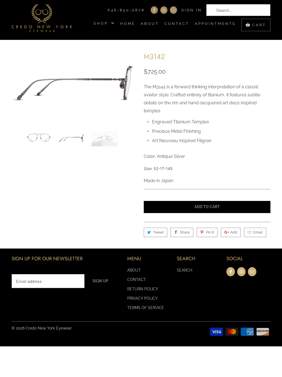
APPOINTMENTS (215, 24)
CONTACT (176, 24)
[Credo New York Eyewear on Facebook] (154, 10)
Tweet (158, 232)
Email (258, 232)
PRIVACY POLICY (142, 298)
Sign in (191, 10)
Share (185, 232)
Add (233, 232)
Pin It (210, 232)
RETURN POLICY (142, 289)
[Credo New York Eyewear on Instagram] (163, 10)
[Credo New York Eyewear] (42, 20)
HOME (127, 24)
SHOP (102, 23)
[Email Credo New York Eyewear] (173, 10)
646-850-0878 (126, 10)
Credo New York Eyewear (48, 328)
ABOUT (150, 24)
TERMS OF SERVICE (145, 308)
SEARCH (184, 270)
